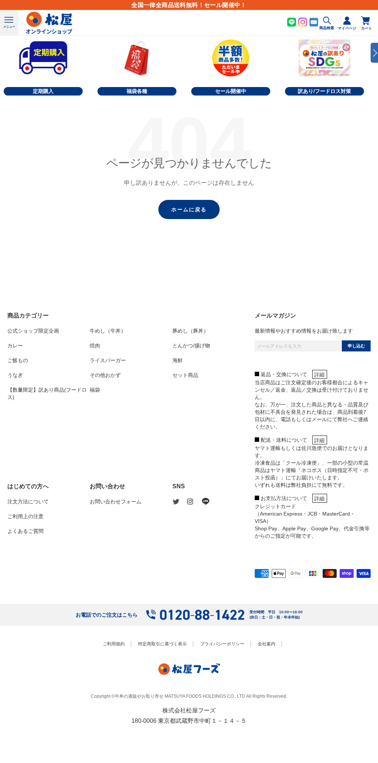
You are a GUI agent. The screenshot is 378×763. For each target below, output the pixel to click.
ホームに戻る (189, 209)
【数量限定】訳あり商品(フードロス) (47, 393)
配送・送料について (284, 440)
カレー (15, 345)
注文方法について (28, 501)
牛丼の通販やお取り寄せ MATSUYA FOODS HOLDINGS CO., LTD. (180, 696)
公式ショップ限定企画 (33, 331)
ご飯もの (17, 360)
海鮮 (177, 360)
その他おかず (105, 375)
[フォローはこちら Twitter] (179, 501)
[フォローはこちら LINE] (209, 501)
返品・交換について (284, 374)
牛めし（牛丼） (108, 331)
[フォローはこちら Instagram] (194, 501)
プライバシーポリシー (222, 643)
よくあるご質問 (25, 531)
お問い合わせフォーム (115, 501)
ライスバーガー (108, 360)
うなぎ (15, 375)
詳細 (319, 375)
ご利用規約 (114, 643)
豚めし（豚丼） (190, 331)
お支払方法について (284, 498)
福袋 (95, 390)
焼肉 (95, 345)
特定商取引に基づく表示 (162, 643)
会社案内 (266, 643)
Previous (3, 53)
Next (374, 53)
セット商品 (185, 375)
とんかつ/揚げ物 (191, 345)
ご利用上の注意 (25, 516)
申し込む (356, 345)
